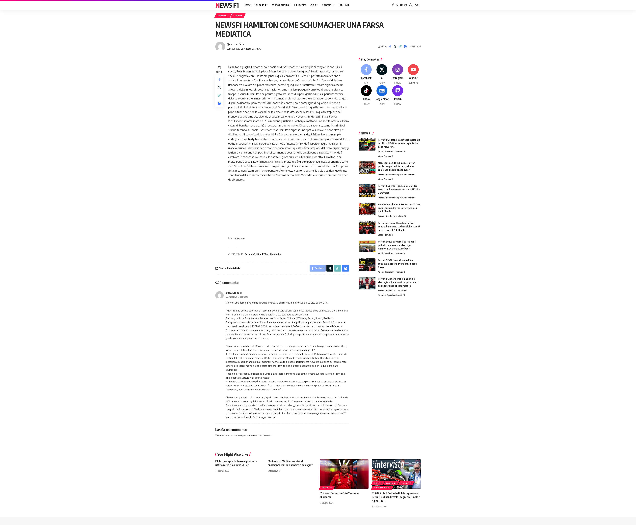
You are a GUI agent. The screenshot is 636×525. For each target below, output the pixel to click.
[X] (397, 5)
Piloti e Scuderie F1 (397, 216)
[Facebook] (393, 5)
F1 (242, 254)
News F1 (226, 5)
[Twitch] (397, 95)
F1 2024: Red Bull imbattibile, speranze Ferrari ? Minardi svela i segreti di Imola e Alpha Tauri (396, 497)
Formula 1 (250, 254)
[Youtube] (413, 74)
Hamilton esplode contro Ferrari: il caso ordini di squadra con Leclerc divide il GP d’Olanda (399, 208)
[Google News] (381, 95)
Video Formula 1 (385, 156)
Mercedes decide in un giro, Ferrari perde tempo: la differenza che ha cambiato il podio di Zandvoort (396, 166)
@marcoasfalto (235, 44)
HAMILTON (262, 254)
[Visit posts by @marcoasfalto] (220, 47)
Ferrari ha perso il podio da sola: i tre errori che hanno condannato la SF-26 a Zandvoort (399, 189)
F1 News (238, 15)
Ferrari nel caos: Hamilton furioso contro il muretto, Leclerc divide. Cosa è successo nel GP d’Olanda (399, 226)
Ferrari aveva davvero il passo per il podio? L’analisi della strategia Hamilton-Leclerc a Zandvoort (397, 245)
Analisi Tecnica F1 (386, 151)
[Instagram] (405, 5)
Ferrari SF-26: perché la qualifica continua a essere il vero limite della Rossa (397, 264)
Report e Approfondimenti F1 (401, 174)
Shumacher (276, 254)
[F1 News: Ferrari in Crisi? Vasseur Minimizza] (344, 474)
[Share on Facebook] (390, 46)
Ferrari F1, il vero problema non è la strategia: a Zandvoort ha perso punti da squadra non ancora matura (398, 282)
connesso (236, 435)
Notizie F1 (223, 15)
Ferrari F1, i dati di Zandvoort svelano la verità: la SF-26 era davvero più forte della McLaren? (399, 143)
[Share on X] (395, 46)
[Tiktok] (366, 95)
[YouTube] (401, 5)
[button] (410, 5)
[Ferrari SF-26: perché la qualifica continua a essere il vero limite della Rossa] (367, 264)
